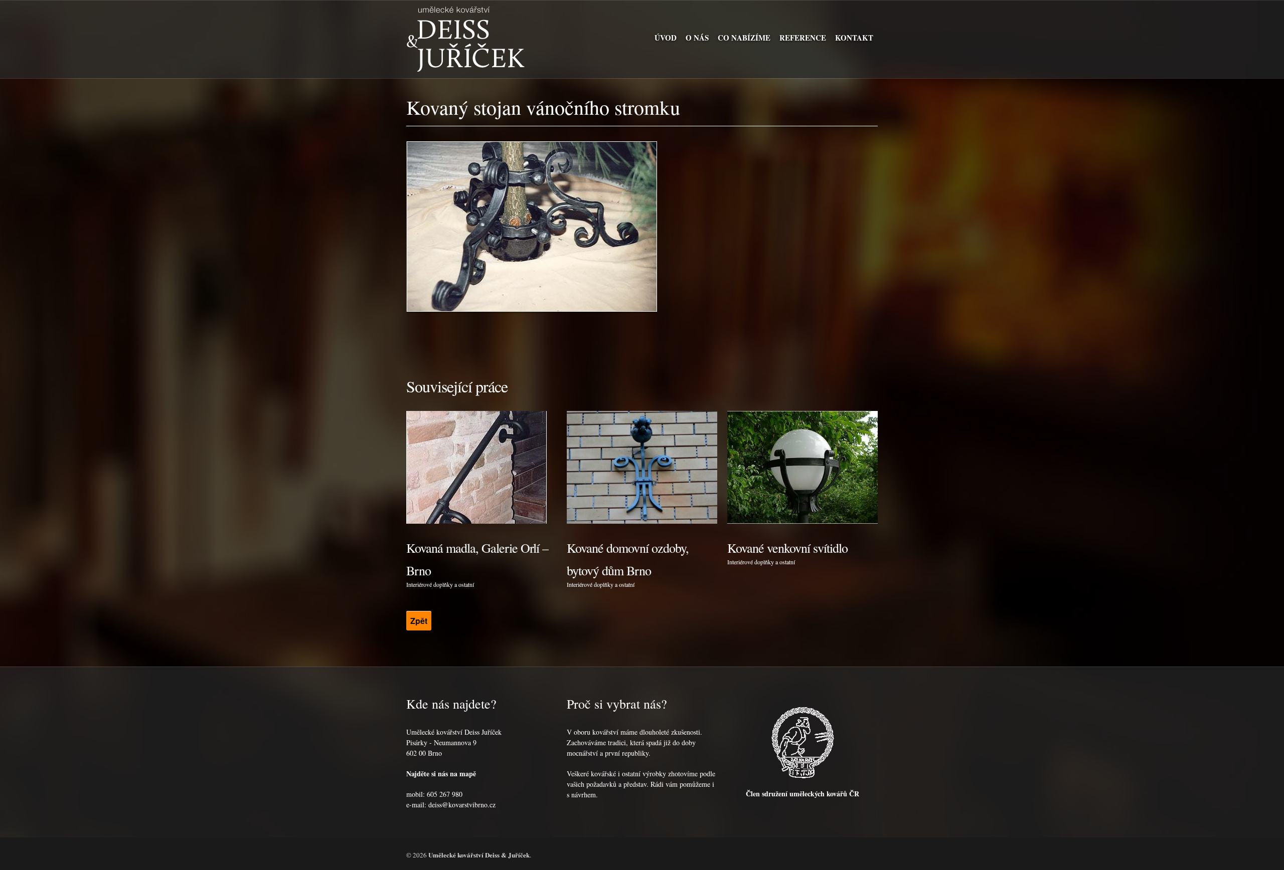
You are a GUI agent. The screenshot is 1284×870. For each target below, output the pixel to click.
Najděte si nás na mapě (441, 773)
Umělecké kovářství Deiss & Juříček (479, 854)
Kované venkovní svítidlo (787, 547)
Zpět (418, 620)
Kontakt (854, 37)
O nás (697, 37)
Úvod (666, 37)
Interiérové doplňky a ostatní (440, 584)
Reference (802, 37)
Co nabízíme (744, 37)
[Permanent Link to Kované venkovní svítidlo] (802, 467)
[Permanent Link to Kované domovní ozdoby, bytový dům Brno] (642, 467)
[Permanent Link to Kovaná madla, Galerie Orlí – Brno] (481, 467)
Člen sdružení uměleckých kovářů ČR (802, 793)
